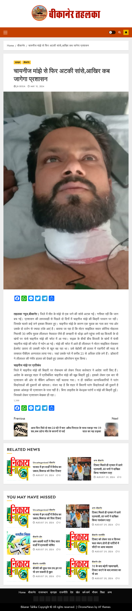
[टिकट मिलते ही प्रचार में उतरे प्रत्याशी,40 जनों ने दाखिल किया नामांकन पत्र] (79, 469)
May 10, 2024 (37, 86)
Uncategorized (40, 462)
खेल (78, 592)
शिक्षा (102, 592)
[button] (5, 32)
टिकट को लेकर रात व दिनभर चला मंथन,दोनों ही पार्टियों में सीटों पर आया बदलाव (106, 543)
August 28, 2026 (45, 576)
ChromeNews (86, 607)
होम (40, 536)
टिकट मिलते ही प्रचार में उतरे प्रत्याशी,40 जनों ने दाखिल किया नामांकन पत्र (108, 469)
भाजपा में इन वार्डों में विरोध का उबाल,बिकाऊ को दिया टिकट (47, 469)
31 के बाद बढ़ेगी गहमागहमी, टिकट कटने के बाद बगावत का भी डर (106, 570)
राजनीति (101, 535)
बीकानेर (26, 62)
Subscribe (126, 32)
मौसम (94, 592)
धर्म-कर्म (86, 592)
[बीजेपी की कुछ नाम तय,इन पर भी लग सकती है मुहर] (18, 570)
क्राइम (17, 62)
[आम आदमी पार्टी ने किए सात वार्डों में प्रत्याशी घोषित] (18, 543)
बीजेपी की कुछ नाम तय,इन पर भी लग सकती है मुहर (47, 570)
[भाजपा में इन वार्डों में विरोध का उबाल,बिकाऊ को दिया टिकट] (18, 469)
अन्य (95, 460)
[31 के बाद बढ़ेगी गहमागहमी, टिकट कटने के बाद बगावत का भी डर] (77, 570)
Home (22, 592)
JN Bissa (20, 86)
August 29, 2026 (45, 475)
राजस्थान (43, 592)
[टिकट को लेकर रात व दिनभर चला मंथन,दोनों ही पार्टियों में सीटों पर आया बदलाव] (77, 543)
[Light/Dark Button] (112, 32)
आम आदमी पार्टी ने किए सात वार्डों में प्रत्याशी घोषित (46, 543)
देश (71, 592)
